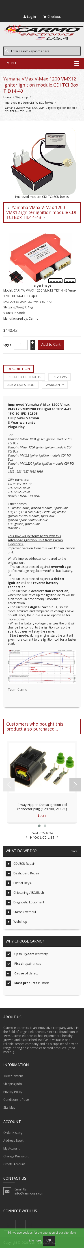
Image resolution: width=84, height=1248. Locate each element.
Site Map (9, 1107)
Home (7, 97)
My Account (11, 1148)
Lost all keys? (22, 883)
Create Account (14, 1164)
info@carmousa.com (29, 1193)
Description (18, 368)
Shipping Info (12, 1084)
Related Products (24, 376)
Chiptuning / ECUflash (28, 892)
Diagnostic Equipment (28, 902)
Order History (12, 1132)
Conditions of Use (16, 1099)
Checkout (54, 16)
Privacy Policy (12, 1092)
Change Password (16, 1156)
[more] (73, 851)
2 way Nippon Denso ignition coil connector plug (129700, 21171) (42, 806)
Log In (31, 16)
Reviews (59, 376)
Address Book (13, 1140)
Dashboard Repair (26, 873)
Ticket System (13, 1076)
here (38, 1240)
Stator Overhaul (24, 912)
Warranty (55, 384)
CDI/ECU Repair (24, 863)
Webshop (21, 97)
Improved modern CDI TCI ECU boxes (29, 103)
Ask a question (20, 384)
